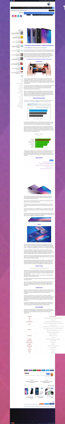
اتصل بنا (42, 0)
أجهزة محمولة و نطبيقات (19, 83)
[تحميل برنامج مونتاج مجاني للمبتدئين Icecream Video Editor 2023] (21, 37)
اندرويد (21, 95)
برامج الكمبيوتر (20, 96)
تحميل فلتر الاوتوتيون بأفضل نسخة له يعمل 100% (15, 55)
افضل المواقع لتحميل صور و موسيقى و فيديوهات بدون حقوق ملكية (15, 59)
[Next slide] (24, 385)
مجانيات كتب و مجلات (19, 105)
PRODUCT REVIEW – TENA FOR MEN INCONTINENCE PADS (46, 163)
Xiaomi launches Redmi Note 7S (49, 167)
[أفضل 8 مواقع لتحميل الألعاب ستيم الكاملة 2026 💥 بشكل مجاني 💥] (21, 33)
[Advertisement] (24, 4)
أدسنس (21, 84)
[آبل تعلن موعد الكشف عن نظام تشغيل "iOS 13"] (21, 68)
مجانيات (34, 7)
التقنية (50, 7)
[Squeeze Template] (53, 423)
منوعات (24, 7)
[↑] (32, 422)
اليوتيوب (21, 94)
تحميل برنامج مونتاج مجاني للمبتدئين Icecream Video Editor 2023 (16, 38)
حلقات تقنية (20, 99)
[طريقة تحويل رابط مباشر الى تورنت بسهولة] (21, 50)
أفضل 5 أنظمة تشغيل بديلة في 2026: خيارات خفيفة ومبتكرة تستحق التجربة (35, 10)
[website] (28, 373)
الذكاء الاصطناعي (20, 88)
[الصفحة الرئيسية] (53, 8)
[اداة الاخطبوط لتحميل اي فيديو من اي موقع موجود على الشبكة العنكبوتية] (21, 46)
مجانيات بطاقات (20, 103)
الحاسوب (48, 7)
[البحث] (11, 0)
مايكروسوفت (20, 102)
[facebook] (13, 0)
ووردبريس (21, 107)
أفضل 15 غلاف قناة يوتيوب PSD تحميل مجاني (16, 42)
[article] (32, 381)
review (21, 81)
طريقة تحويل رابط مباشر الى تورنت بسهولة (15, 51)
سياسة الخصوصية (49, 0)
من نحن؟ (53, 0)
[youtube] (14, 0)
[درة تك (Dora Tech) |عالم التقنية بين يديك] (48, 4)
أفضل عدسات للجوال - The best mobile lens (48, 161)
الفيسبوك (21, 91)
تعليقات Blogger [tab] (41, 403)
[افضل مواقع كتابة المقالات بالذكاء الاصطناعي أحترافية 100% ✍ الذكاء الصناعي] (21, 63)
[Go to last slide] (25, 385)
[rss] (13, 422)
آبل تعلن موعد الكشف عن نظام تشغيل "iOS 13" (16, 69)
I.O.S (21, 80)
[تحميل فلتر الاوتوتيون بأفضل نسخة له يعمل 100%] (21, 54)
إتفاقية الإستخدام (45, 0)
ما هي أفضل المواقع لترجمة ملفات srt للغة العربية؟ (15, 73)
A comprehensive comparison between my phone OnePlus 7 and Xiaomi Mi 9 (44, 165)
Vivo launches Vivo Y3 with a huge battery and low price (46, 168)
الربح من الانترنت (43, 7)
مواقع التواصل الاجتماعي (28, 7)
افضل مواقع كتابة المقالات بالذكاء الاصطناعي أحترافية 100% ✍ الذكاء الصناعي (15, 64)
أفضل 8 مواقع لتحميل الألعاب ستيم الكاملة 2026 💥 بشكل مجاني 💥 (15, 33)
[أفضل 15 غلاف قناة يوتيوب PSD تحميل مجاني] (21, 41)
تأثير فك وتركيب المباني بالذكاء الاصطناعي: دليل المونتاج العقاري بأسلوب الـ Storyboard (15, 10)
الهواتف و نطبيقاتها (20, 92)
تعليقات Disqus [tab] (46, 403)
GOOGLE (21, 79)
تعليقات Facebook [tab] (52, 403)
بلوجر (21, 98)
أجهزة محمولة (38, 7)
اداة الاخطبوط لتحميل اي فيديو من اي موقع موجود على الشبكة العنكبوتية (15, 46)
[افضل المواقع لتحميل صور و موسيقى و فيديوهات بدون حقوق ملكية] (21, 58)
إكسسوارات (20, 87)
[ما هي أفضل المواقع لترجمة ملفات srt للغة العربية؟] (21, 72)
